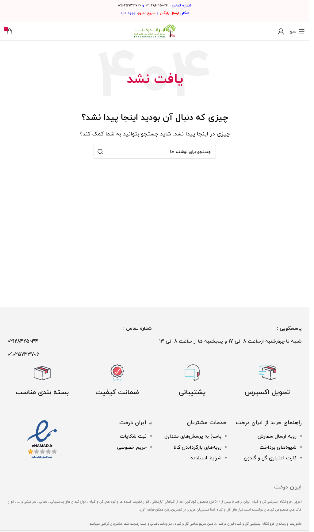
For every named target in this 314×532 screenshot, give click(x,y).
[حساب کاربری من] (281, 31)
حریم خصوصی (132, 447)
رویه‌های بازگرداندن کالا (197, 447)
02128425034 (156, 5)
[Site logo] (154, 31)
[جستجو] (101, 152)
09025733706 (129, 5)
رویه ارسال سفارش (277, 436)
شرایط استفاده (205, 458)
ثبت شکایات (133, 436)
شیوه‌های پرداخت (278, 447)
